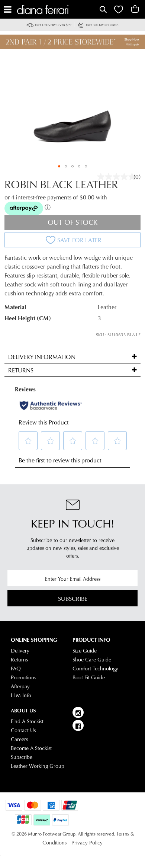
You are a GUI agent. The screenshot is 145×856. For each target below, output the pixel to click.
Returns (19, 659)
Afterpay (20, 686)
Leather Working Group (37, 766)
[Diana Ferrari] (57, 9)
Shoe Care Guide (91, 659)
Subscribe (72, 598)
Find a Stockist (27, 721)
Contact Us (23, 730)
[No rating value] (118, 177)
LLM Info (21, 695)
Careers (19, 739)
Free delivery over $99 (53, 24)
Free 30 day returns (102, 24)
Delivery (20, 650)
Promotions (23, 677)
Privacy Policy (87, 842)
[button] (59, 166)
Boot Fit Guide (88, 677)
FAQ (16, 668)
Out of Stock (73, 222)
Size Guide (84, 650)
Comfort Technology (95, 668)
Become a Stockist (31, 748)
